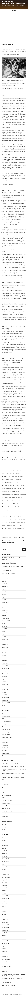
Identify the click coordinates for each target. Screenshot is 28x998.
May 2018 (4, 636)
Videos (3, 755)
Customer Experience (7, 726)
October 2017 (5, 644)
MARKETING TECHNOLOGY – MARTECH (14, 3)
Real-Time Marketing (7, 747)
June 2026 (4, 583)
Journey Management (7, 732)
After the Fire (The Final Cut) (8, 573)
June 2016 (4, 676)
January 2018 (5, 639)
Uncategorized (5, 753)
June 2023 (4, 613)
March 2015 (4, 694)
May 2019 (4, 634)
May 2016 (4, 679)
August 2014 (5, 705)
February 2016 (5, 681)
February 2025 (5, 602)
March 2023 (5, 615)
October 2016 (5, 673)
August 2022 (5, 623)
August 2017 (5, 647)
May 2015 (4, 692)
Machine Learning (6, 734)
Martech (4, 740)
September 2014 (6, 702)
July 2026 (4, 581)
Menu (14, 10)
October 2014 (5, 700)
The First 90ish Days (6, 570)
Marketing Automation (7, 737)
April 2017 (4, 658)
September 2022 (6, 620)
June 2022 (4, 626)
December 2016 (5, 668)
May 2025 (4, 597)
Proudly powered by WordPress (15, 994)
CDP (3, 718)
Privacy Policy (5, 994)
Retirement (4, 750)
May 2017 (4, 655)
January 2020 (5, 631)
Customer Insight (6, 729)
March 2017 (4, 660)
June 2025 (4, 594)
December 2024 (6, 605)
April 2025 (4, 599)
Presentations (5, 745)
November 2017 (5, 642)
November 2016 (5, 671)
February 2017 (5, 663)
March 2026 (5, 586)
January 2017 (5, 665)
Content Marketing (6, 721)
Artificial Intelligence (7, 716)
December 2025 (6, 589)
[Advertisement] (14, 27)
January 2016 (5, 684)
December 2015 (5, 687)
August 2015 (5, 689)
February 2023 (5, 618)
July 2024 (4, 607)
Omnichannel (5, 742)
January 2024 (5, 610)
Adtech (3, 713)
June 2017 (4, 652)
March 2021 (4, 628)
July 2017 (4, 650)
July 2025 (4, 591)
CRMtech (4, 724)
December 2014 (5, 697)
